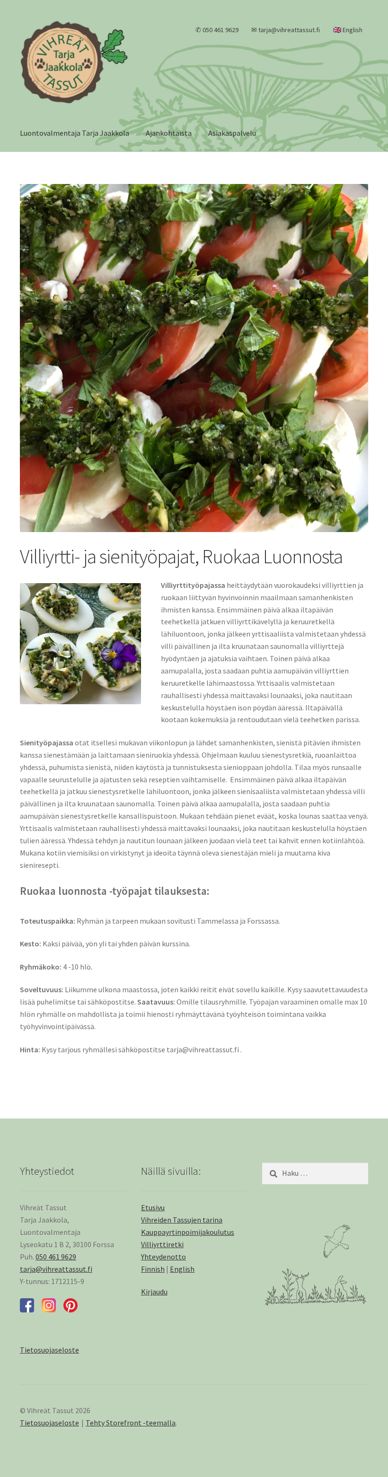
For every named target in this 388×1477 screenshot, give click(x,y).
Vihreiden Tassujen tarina (181, 1219)
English (182, 1269)
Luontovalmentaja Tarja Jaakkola (74, 133)
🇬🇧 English (347, 30)
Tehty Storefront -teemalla (131, 1422)
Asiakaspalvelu (232, 133)
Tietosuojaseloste (49, 1422)
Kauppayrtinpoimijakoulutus (187, 1232)
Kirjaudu (154, 1291)
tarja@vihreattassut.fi (56, 1269)
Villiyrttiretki (162, 1244)
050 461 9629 (55, 1256)
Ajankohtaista (169, 133)
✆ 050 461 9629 (216, 30)
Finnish (153, 1269)
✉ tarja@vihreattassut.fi (285, 30)
